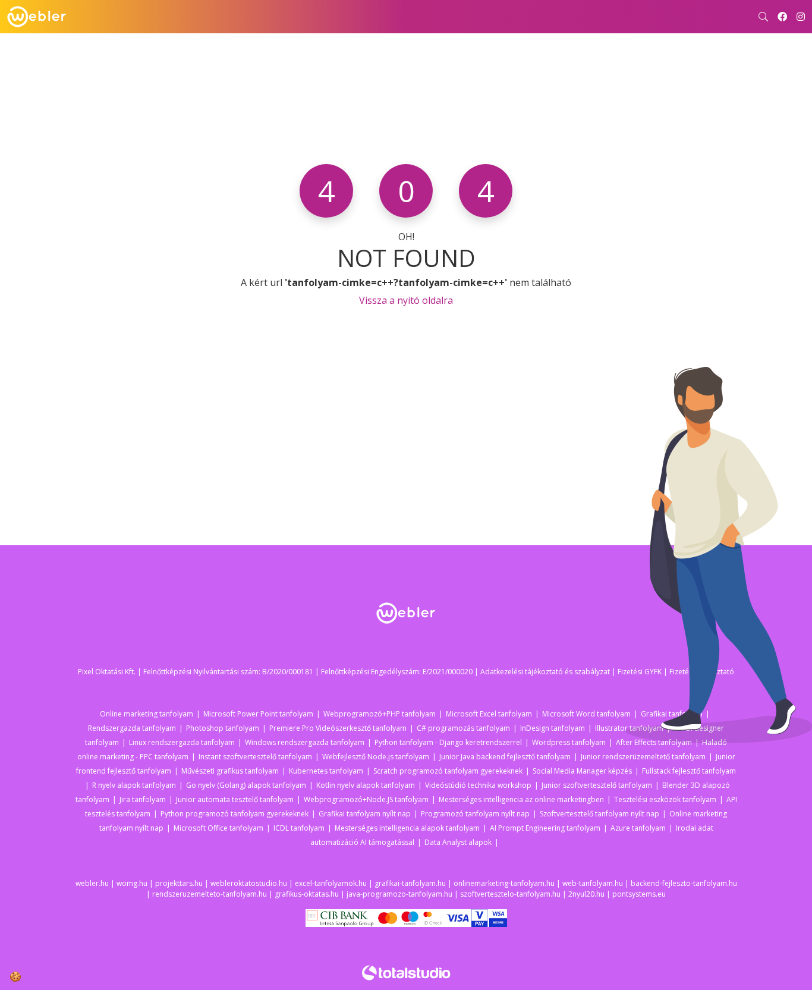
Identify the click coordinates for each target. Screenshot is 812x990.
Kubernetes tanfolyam (326, 771)
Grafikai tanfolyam (672, 714)
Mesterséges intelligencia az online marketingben (521, 799)
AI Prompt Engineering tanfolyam (545, 828)
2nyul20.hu (586, 894)
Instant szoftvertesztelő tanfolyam (255, 757)
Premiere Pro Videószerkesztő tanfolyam (338, 728)
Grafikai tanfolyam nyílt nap (365, 814)
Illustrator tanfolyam (629, 728)
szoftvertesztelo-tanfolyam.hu (510, 894)
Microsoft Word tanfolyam (586, 714)
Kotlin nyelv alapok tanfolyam (365, 785)
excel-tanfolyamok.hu (331, 883)
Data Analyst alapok (458, 842)
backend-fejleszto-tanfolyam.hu (684, 883)
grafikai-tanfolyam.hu (410, 883)
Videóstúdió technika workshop (478, 785)
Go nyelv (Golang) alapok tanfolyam (246, 785)
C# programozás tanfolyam (463, 728)
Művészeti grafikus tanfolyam (230, 771)
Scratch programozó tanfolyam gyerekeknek (448, 771)
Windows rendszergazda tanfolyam (304, 742)
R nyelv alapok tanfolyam (134, 785)
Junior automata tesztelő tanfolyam (235, 799)
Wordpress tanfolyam (569, 742)
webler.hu (92, 883)
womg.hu (132, 883)
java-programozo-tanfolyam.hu (399, 894)
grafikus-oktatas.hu (307, 894)
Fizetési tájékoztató (701, 672)
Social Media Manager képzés (582, 771)
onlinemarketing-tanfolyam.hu (504, 883)
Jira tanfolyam (142, 799)
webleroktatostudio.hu (248, 883)
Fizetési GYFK (640, 672)
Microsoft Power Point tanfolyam (258, 714)
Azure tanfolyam (638, 828)
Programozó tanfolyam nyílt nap (475, 814)
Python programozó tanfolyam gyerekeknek (234, 814)
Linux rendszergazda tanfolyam (182, 742)
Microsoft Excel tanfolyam (489, 714)
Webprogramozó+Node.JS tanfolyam (366, 799)
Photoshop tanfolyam (222, 728)
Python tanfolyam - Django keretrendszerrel (448, 742)
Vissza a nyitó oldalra (406, 300)
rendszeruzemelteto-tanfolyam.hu (209, 894)
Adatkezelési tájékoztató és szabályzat (545, 672)
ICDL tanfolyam (299, 828)
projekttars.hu (179, 883)
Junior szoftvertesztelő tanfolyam (597, 785)
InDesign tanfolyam (552, 728)
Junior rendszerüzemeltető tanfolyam (643, 757)
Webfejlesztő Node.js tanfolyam (375, 757)
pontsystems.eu (639, 894)
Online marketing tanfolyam (146, 714)
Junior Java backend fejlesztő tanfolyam (505, 757)
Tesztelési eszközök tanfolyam (665, 799)
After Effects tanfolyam (654, 742)
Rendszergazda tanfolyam (132, 728)
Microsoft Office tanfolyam (218, 828)
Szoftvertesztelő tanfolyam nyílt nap (599, 814)
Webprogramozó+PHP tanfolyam (379, 714)
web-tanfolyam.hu (592, 883)
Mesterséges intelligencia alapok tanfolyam (407, 828)
